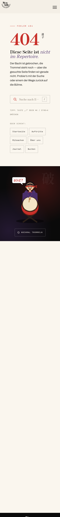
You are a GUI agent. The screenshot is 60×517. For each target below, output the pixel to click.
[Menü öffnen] (55, 7)
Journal (17, 149)
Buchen (32, 149)
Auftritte (37, 131)
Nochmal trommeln (32, 232)
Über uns (35, 140)
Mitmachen (18, 140)
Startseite (18, 131)
